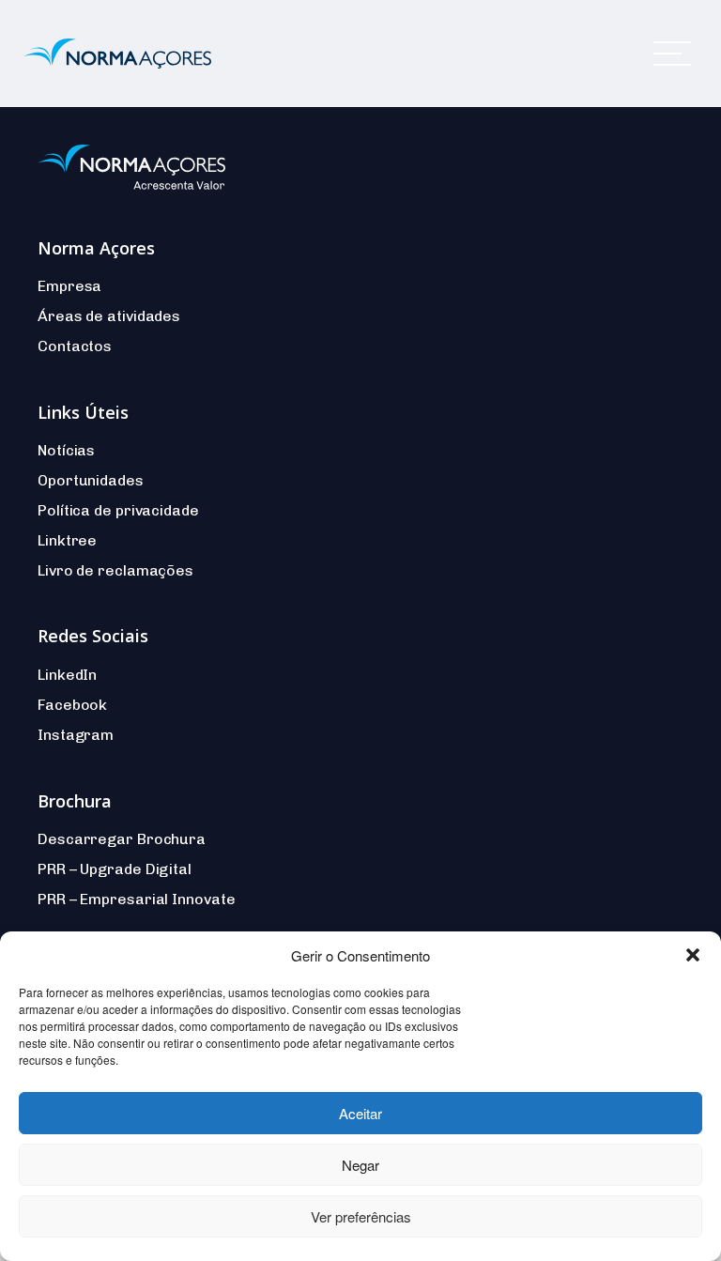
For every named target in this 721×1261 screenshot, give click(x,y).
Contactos (75, 346)
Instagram (76, 735)
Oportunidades (91, 480)
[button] (692, 955)
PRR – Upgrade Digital (115, 869)
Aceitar (360, 1113)
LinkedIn (67, 675)
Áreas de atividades (109, 316)
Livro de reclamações (115, 570)
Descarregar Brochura (122, 839)
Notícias (66, 450)
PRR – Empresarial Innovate (136, 899)
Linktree (67, 540)
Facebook (72, 705)
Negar (360, 1165)
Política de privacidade (118, 510)
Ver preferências (361, 1216)
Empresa (69, 286)
